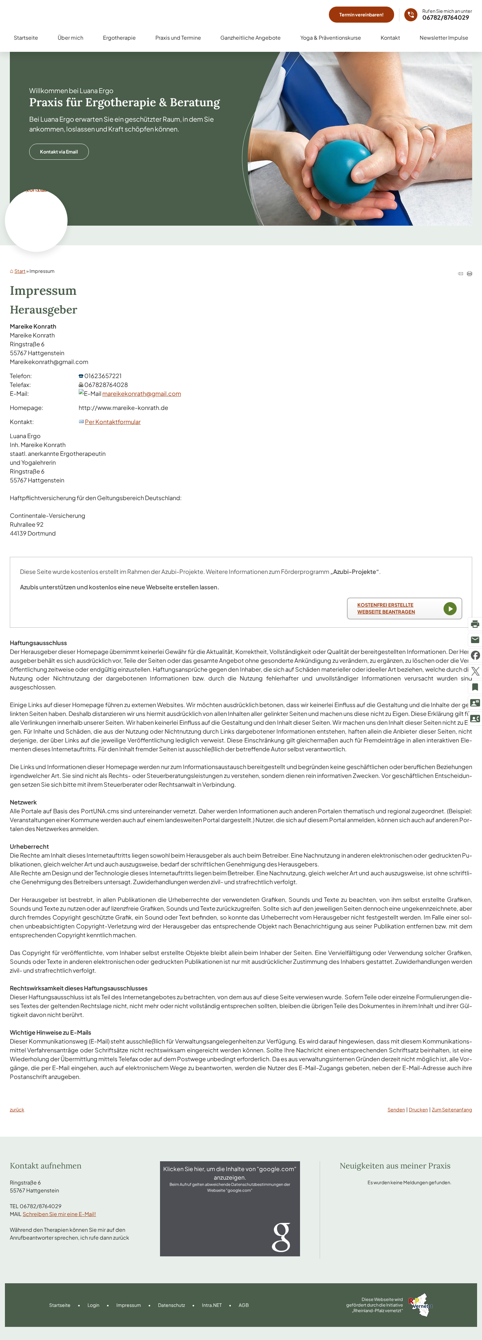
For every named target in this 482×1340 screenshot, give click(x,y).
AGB (244, 1305)
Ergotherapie (119, 37)
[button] (230, 1208)
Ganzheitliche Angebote (250, 37)
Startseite (26, 37)
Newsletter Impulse (444, 37)
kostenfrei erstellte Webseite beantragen (386, 608)
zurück (17, 1109)
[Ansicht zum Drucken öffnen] (469, 273)
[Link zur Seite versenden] (460, 273)
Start (20, 271)
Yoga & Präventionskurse (330, 37)
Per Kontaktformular (113, 421)
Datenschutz (171, 1305)
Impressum (128, 1305)
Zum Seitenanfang (452, 1109)
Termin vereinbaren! (361, 14)
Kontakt (390, 37)
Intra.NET (212, 1305)
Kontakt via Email (59, 151)
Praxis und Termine (178, 37)
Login (93, 1305)
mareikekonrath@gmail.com (141, 393)
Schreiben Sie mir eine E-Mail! (59, 1213)
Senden (396, 1109)
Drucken (418, 1109)
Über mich (70, 37)
